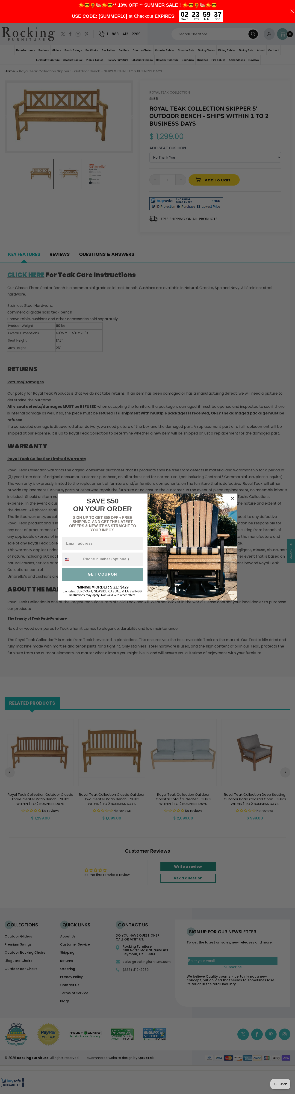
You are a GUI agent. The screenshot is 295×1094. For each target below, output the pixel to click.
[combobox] (71, 559)
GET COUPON (102, 574)
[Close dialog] (232, 498)
